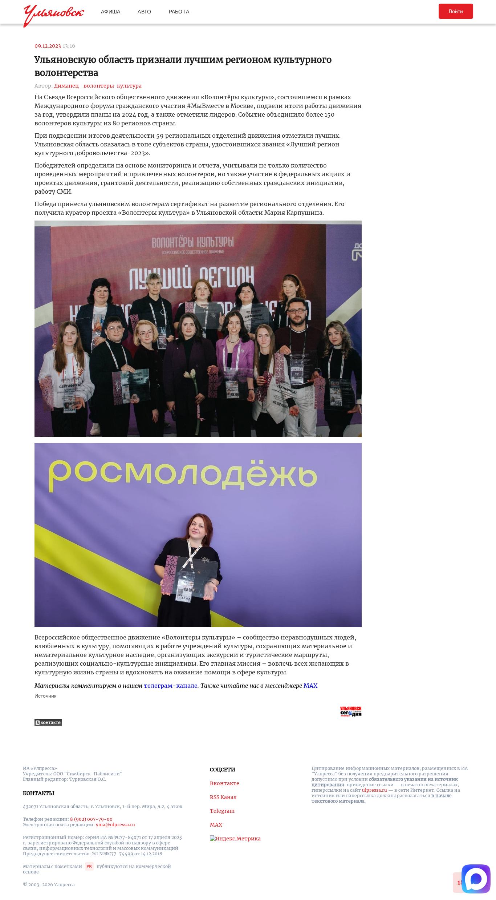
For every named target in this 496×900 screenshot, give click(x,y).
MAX (310, 685)
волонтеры (99, 85)
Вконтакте (224, 783)
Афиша (110, 12)
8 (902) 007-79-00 (91, 819)
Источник (45, 696)
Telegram (222, 811)
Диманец (66, 85)
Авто (144, 12)
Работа (179, 12)
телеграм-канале (171, 685)
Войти (456, 11)
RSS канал (223, 797)
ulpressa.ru (374, 790)
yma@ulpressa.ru (115, 824)
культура (129, 85)
